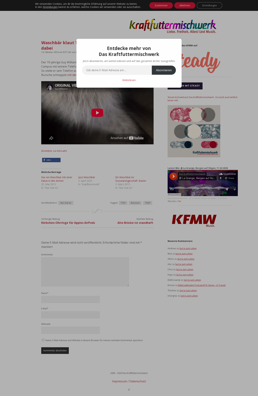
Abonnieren (164, 70)
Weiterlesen (129, 80)
